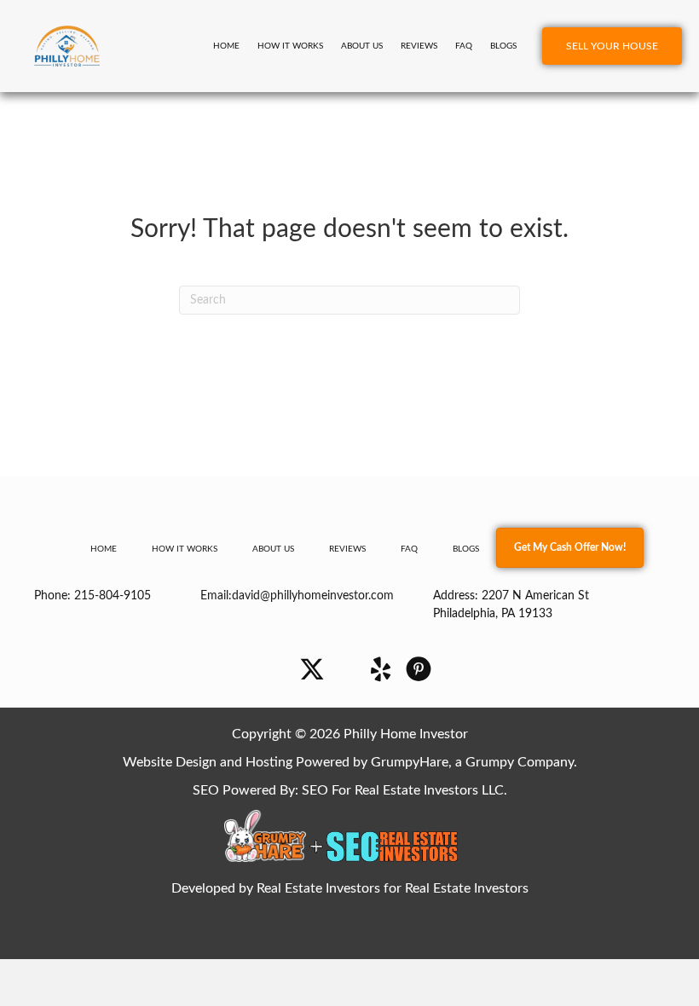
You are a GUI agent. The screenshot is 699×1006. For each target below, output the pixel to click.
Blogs (503, 46)
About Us (362, 46)
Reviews (419, 46)
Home (226, 46)
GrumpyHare (409, 762)
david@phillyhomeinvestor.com (313, 596)
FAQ (463, 46)
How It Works (290, 46)
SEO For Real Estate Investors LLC (403, 790)
